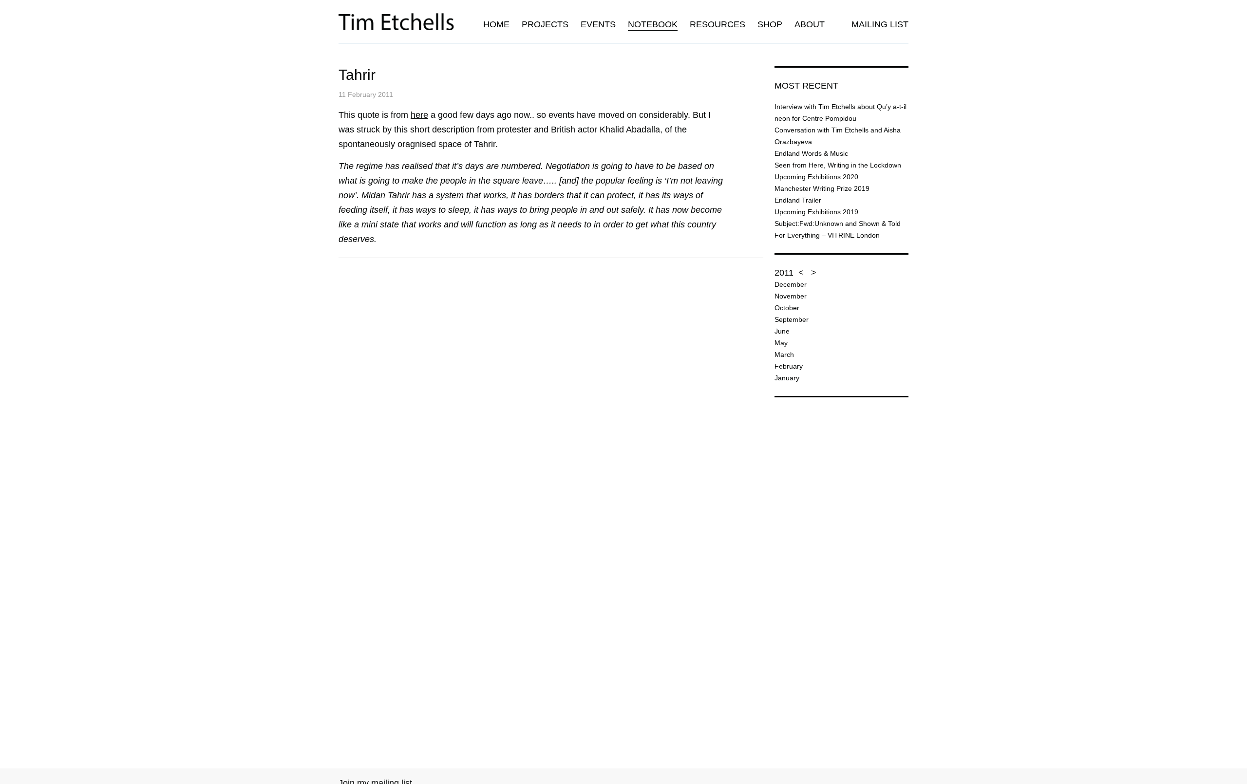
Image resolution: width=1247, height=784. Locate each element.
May (781, 343)
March (784, 354)
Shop (769, 24)
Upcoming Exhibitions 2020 (816, 177)
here (419, 115)
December (791, 284)
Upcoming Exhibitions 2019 (816, 212)
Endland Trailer (798, 200)
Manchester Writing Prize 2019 (822, 188)
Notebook (653, 24)
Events (598, 24)
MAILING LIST (879, 24)
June (782, 331)
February (789, 366)
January (787, 378)
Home (496, 24)
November (791, 296)
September (792, 319)
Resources (717, 24)
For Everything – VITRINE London (827, 235)
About (809, 24)
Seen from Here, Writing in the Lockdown (838, 165)
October (787, 308)
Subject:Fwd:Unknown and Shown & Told (838, 223)
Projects (545, 24)
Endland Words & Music (811, 153)
